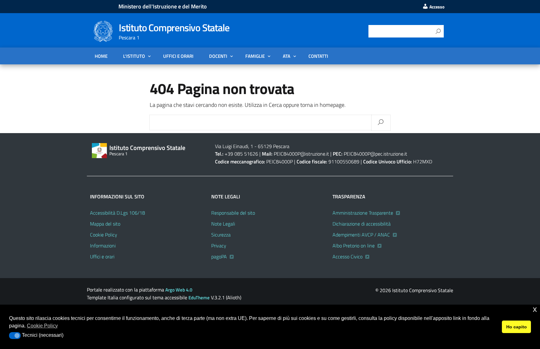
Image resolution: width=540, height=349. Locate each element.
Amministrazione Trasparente (362, 213)
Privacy (218, 245)
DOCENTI (218, 56)
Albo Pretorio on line (353, 245)
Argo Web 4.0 (178, 289)
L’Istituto (134, 56)
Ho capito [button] (516, 326)
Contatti (318, 56)
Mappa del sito (105, 223)
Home (101, 56)
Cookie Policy (103, 234)
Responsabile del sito (233, 213)
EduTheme (199, 297)
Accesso (436, 7)
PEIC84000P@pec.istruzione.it (375, 153)
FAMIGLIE (255, 56)
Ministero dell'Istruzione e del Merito (162, 6)
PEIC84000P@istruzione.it (301, 153)
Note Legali (223, 223)
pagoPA (219, 256)
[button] (15, 335)
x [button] (535, 309)
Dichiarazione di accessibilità (361, 223)
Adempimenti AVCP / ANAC (361, 234)
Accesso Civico (347, 256)
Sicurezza (221, 234)
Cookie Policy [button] (42, 325)
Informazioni (103, 245)
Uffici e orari (178, 56)
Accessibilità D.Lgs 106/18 (117, 213)
